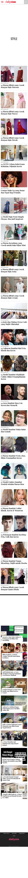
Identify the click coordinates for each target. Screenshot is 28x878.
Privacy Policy (6, 833)
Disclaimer (14, 833)
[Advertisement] (14, 20)
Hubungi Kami (22, 833)
